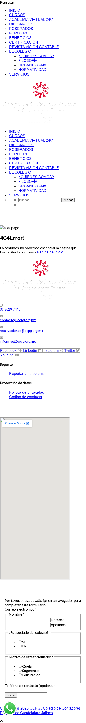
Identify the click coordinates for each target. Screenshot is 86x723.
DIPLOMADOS (21, 24)
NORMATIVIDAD (32, 70)
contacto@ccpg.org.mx (18, 320)
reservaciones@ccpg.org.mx (21, 331)
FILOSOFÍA (27, 61)
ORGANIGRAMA (32, 65)
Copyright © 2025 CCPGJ (21, 708)
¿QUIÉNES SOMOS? (36, 56)
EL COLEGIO (20, 51)
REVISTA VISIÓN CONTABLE (34, 47)
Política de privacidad (26, 392)
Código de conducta (25, 397)
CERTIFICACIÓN (23, 42)
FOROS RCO (20, 33)
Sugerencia (30, 670)
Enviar (10, 695)
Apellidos (58, 624)
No (24, 646)
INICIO (14, 10)
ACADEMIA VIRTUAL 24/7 (31, 19)
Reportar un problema (27, 374)
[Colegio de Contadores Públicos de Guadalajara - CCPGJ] (40, 123)
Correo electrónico (21, 609)
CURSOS (17, 15)
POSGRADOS (21, 29)
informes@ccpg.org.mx (18, 341)
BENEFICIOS (20, 38)
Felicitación (31, 675)
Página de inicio (50, 252)
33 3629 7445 (10, 309)
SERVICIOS (19, 74)
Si (23, 641)
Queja (27, 666)
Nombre (57, 619)
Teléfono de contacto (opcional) (30, 685)
